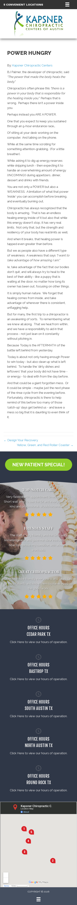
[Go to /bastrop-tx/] (38, 668)
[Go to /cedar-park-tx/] (38, 631)
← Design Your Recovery (21, 440)
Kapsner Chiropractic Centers (32, 65)
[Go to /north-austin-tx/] (38, 742)
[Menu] (67, 4)
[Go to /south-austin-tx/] (38, 705)
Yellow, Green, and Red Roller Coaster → (45, 445)
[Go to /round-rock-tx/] (38, 780)
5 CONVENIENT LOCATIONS (23, 4)
